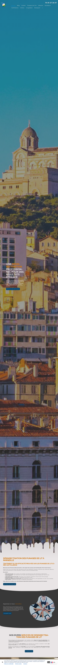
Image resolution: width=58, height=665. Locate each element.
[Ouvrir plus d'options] (42, 8)
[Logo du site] (3, 5)
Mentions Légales (18, 663)
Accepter (49, 662)
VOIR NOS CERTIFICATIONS (10, 584)
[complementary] (53, 662)
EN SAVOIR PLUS (7, 613)
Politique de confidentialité (8, 663)
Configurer (25, 663)
